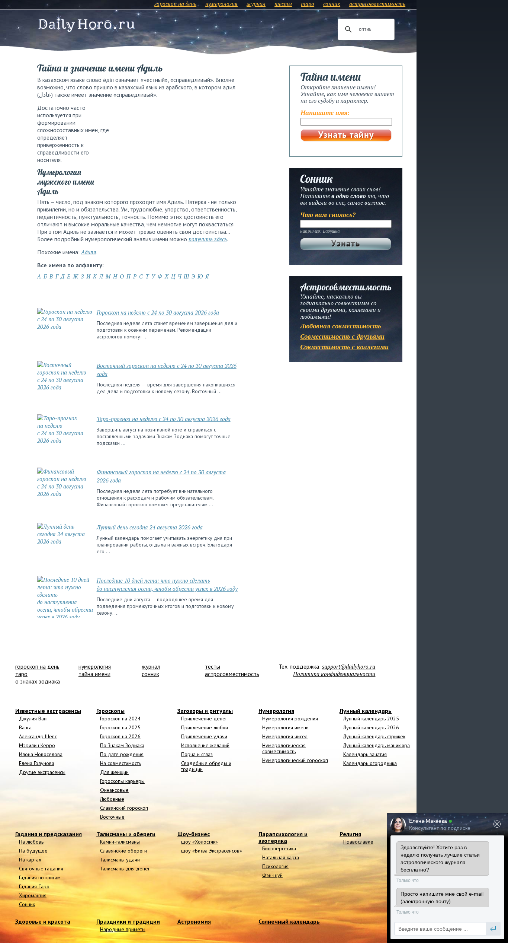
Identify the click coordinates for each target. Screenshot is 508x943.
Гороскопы (110, 710)
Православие (358, 841)
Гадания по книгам (40, 877)
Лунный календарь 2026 (371, 727)
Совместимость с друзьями (342, 336)
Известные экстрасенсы (48, 710)
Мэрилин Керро (37, 745)
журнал (256, 3)
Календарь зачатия (365, 754)
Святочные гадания (41, 868)
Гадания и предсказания (48, 834)
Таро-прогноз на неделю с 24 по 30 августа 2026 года (164, 419)
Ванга (25, 727)
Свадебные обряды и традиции (206, 766)
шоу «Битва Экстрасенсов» (211, 850)
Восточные (112, 816)
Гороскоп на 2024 (120, 718)
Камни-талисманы (120, 841)
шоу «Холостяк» (199, 841)
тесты (283, 3)
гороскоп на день (175, 3)
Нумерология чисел (285, 736)
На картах (30, 859)
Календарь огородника (370, 763)
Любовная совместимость (340, 326)
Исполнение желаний (205, 745)
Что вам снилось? (328, 214)
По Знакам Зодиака (122, 745)
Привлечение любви (204, 727)
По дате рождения (122, 754)
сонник (331, 3)
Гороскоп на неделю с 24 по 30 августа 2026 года (158, 312)
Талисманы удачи (120, 859)
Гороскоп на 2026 (120, 736)
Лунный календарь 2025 (371, 718)
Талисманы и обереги (125, 834)
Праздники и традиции (128, 921)
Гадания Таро (34, 886)
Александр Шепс (38, 736)
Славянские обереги (123, 850)
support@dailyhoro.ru (348, 666)
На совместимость (120, 763)
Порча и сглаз (197, 754)
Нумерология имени (285, 727)
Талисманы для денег (125, 868)
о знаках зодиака (37, 681)
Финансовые (114, 790)
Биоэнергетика (279, 848)
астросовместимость (377, 3)
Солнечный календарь (289, 921)
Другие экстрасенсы (42, 772)
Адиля (88, 252)
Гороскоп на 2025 (120, 727)
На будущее (33, 850)
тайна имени (94, 674)
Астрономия (194, 921)
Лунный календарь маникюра (376, 745)
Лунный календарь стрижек (374, 736)
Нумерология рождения (290, 718)
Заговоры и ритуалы (205, 710)
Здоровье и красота (42, 921)
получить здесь (208, 239)
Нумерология (276, 710)
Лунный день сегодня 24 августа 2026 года (150, 527)
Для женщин (114, 772)
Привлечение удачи (204, 736)
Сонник (27, 904)
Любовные (112, 799)
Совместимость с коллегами (344, 347)
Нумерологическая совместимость (284, 748)
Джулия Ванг (33, 718)
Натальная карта (280, 857)
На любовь (31, 841)
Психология (275, 866)
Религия (350, 834)
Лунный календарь (366, 710)
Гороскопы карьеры (122, 781)
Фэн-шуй (272, 875)
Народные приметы (122, 929)
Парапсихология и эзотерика (283, 837)
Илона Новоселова (40, 754)
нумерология (221, 3)
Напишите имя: (325, 112)
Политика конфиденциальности (334, 674)
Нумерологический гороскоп (295, 760)
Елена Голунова (36, 763)
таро (307, 3)
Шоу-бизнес (193, 834)
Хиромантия (32, 895)
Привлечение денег (204, 718)
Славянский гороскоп (124, 808)
